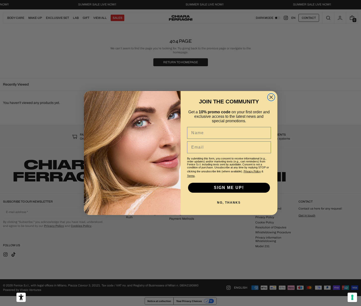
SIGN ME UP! (229, 187)
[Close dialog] (271, 97)
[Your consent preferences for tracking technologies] (352, 297)
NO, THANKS (229, 202)
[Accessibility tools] (21, 297)
